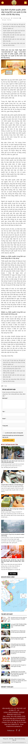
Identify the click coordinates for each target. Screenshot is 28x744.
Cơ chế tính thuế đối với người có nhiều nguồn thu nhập (18, 665)
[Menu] (2, 2)
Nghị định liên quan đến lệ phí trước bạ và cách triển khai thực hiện (12, 461)
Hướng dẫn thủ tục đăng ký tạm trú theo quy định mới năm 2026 (18, 631)
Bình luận (5, 398)
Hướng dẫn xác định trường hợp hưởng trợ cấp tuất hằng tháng (12, 509)
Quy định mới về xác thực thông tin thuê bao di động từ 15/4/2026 (19, 618)
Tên (3, 411)
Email (4, 418)
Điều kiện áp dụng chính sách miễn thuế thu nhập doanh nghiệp (18, 638)
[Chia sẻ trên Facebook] (4, 386)
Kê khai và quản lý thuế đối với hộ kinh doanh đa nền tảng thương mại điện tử (18, 652)
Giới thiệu (11, 738)
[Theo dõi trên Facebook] (17, 730)
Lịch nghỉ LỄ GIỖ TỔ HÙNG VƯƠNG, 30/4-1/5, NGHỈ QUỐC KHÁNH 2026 (19, 626)
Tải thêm (13, 573)
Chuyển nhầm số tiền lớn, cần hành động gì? (12, 484)
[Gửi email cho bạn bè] (6, 386)
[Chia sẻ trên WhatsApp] (2, 386)
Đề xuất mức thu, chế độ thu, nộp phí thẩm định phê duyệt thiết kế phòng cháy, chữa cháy (12, 561)
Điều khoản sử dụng (20, 738)
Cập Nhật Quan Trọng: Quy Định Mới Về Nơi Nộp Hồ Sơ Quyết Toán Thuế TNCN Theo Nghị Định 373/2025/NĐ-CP (19, 674)
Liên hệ (14, 740)
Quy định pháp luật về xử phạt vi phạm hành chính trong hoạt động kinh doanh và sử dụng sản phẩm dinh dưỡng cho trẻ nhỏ (18, 659)
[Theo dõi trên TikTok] (19, 730)
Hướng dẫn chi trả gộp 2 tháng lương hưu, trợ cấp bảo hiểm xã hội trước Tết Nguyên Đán (19, 681)
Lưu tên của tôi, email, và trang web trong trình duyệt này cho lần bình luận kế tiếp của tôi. (12, 435)
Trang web (5, 425)
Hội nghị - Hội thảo (6, 20)
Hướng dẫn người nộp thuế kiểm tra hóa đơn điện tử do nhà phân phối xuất (18, 645)
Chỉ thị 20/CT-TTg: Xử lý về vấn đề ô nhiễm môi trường (12, 535)
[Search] (25, 2)
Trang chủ (5, 738)
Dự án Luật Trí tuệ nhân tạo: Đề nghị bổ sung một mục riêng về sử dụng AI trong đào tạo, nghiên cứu (14, 26)
